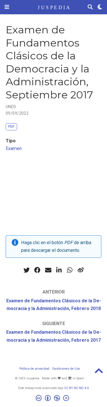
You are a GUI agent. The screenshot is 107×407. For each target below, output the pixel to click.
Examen (14, 148)
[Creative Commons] (53, 398)
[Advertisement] (53, 195)
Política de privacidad (34, 368)
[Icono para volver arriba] (99, 372)
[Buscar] (90, 7)
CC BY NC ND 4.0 (76, 388)
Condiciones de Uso (66, 368)
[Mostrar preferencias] (99, 7)
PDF (11, 126)
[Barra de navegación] (7, 7)
